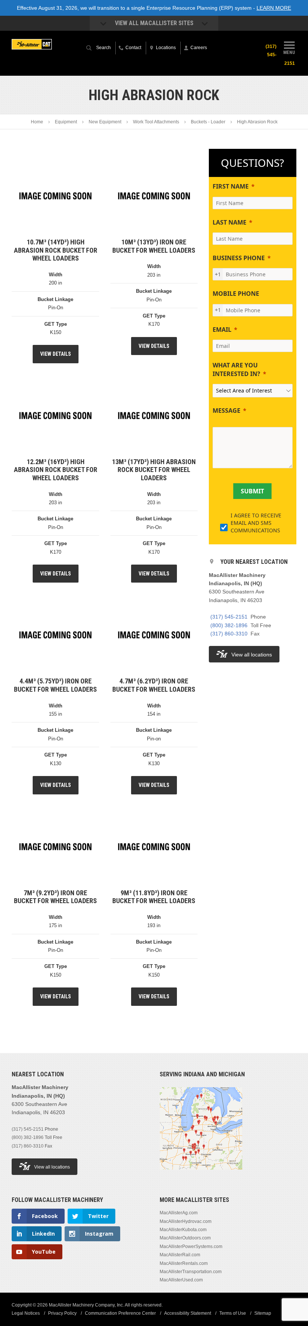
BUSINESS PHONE (239, 258)
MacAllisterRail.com (180, 1254)
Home (37, 121)
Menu (289, 52)
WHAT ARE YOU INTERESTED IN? (236, 369)
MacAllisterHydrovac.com (185, 1221)
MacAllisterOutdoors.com (185, 1238)
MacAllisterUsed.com (181, 1280)
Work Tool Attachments (156, 121)
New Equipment (105, 121)
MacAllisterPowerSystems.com (191, 1246)
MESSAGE (226, 410)
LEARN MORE (274, 8)
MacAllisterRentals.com (184, 1263)
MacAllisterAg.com (179, 1212)
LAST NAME (229, 222)
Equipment (66, 121)
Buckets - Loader (208, 121)
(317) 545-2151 (229, 617)
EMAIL (222, 329)
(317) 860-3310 (229, 634)
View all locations (251, 655)
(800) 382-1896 (229, 625)
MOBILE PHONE (236, 293)
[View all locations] (201, 1174)
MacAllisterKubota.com (183, 1229)
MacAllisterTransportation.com (191, 1271)
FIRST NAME (231, 186)
